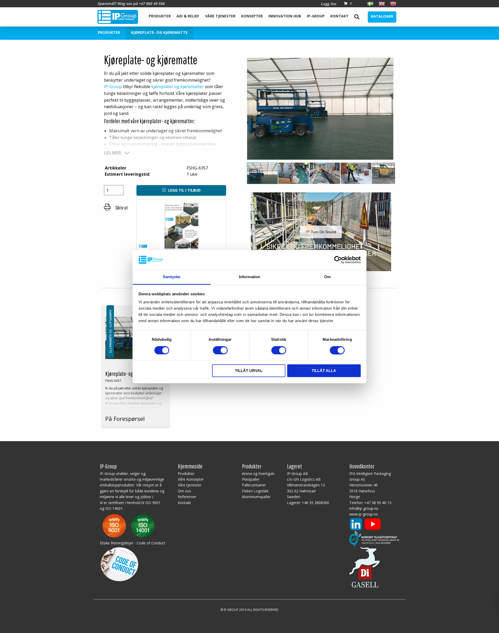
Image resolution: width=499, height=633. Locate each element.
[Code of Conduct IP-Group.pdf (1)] (119, 563)
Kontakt (339, 16)
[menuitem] (160, 16)
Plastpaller (250, 479)
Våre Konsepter (191, 479)
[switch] (220, 350)
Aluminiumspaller (256, 496)
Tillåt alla (324, 371)
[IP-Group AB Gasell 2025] (364, 566)
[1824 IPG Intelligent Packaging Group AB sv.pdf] (128, 525)
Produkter (160, 16)
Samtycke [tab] (172, 277)
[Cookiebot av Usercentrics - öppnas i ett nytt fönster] (338, 260)
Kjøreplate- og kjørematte (159, 32)
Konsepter (252, 16)
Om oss (184, 490)
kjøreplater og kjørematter (177, 86)
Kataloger (382, 16)
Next (404, 110)
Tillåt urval (248, 371)
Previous (237, 110)
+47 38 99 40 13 (377, 502)
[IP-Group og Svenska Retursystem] (374, 538)
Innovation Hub (284, 16)
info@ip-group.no (363, 508)
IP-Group (316, 16)
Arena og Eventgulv (258, 473)
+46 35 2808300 (315, 502)
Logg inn (328, 3)
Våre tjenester (220, 16)
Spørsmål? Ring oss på (131, 3)
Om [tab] (327, 277)
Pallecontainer (254, 484)
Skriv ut (121, 208)
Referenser (187, 496)
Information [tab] (249, 277)
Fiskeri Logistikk (255, 490)
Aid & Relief (187, 16)
